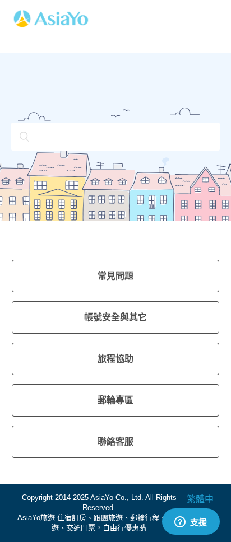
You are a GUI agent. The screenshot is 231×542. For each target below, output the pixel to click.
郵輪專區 (115, 400)
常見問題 (115, 276)
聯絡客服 (115, 441)
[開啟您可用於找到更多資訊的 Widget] (190, 522)
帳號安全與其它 (115, 317)
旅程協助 (115, 358)
